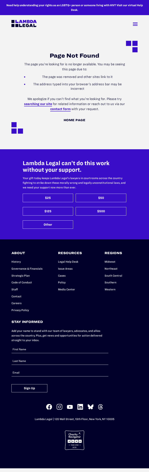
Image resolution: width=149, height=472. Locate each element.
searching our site (38, 104)
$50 (101, 197)
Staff (14, 289)
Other (48, 224)
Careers (16, 303)
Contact (16, 296)
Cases (62, 275)
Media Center (66, 289)
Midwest (110, 261)
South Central (113, 275)
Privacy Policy (20, 310)
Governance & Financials (26, 268)
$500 (101, 211)
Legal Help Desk (68, 261)
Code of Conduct (21, 282)
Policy (62, 282)
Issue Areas (65, 268)
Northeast (111, 268)
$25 (48, 197)
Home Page (75, 120)
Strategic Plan (20, 275)
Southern (110, 282)
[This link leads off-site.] (49, 408)
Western (110, 289)
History (16, 261)
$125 (47, 211)
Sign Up (29, 388)
